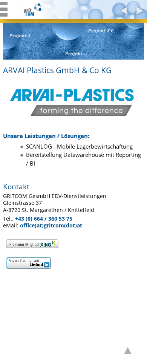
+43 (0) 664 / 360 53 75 (43, 218)
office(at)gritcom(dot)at (51, 225)
